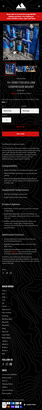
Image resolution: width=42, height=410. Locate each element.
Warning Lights (7, 319)
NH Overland (9, 400)
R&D (3, 354)
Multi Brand (6, 309)
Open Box (5, 322)
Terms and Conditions (9, 374)
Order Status (6, 338)
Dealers (4, 347)
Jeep (3, 297)
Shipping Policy (7, 384)
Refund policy (6, 393)
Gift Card (5, 332)
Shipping (13, 93)
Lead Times (6, 335)
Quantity (5, 115)
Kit (3, 106)
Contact (4, 341)
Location (24, 106)
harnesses (13, 252)
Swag (4, 328)
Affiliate (4, 387)
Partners (5, 350)
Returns (5, 381)
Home (4, 291)
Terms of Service (7, 390)
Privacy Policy (7, 378)
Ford (3, 300)
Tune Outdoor (6, 313)
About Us (5, 344)
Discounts (5, 325)
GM (3, 303)
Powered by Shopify (19, 400)
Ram (3, 294)
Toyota (4, 306)
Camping (5, 316)
